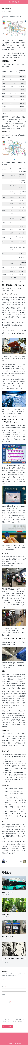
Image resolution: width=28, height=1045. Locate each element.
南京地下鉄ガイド (7, 914)
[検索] (25, 1)
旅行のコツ (10, 11)
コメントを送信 (7, 1026)
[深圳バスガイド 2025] (14, 883)
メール (4, 987)
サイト (3, 994)
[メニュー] (2, 2)
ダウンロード (14, 159)
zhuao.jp (14, 2)
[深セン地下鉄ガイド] (14, 927)
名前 (3, 979)
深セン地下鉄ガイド (7, 936)
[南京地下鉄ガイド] (14, 905)
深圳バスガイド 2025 (8, 892)
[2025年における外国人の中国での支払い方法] (14, 949)
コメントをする (6, 1002)
